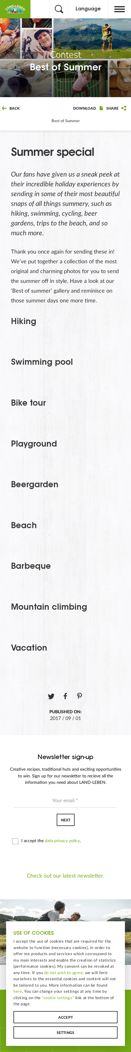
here (17, 991)
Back (14, 108)
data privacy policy (62, 841)
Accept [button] (65, 1017)
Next (65, 820)
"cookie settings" (58, 998)
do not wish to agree (63, 973)
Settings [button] (66, 1033)
